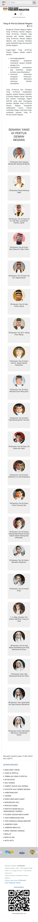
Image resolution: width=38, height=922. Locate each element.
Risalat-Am (9, 837)
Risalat (8, 834)
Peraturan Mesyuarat (15, 799)
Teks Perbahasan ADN (14, 818)
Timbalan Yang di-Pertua (16, 776)
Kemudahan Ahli (12, 802)
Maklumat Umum (12, 770)
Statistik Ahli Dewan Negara (17, 789)
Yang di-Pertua (11, 773)
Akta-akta (9, 841)
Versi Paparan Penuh (13, 883)
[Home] (19, 9)
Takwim (8, 796)
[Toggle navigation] (21, 14)
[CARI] (34, 2)
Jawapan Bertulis (12, 827)
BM (3, 2)
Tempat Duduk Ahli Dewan (16, 786)
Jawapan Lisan (11, 824)
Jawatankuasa (11, 793)
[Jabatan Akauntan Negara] (9, 852)
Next (37, 852)
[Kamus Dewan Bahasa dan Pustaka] (32, 852)
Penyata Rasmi (11, 806)
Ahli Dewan (10, 783)
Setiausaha (10, 780)
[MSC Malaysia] (22, 852)
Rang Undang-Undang (15, 831)
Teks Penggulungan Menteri (18, 821)
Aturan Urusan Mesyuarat (17, 814)
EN (3, 4)
